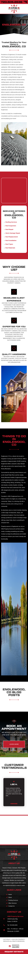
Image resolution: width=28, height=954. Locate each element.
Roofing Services (13, 900)
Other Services (12, 903)
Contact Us (11, 906)
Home (10, 894)
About (10, 897)
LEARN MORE (14, 744)
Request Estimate (14, 952)
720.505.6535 (11, 2)
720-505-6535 (13, 925)
